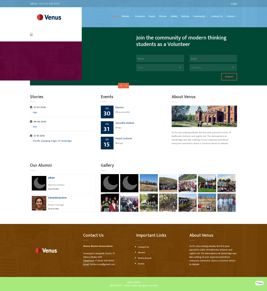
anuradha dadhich (124, 123)
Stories (163, 16)
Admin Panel (133, 282)
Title (35, 113)
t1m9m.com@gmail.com (102, 264)
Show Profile (53, 189)
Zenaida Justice (57, 198)
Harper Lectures (123, 138)
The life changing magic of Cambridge (52, 141)
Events (152, 16)
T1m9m (133, 286)
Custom (230, 16)
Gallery (174, 16)
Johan (51, 178)
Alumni (126, 16)
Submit (229, 77)
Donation (140, 16)
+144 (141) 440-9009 (48, 4)
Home (115, 16)
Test (35, 127)
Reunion (119, 107)
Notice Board (144, 258)
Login (234, 4)
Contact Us (217, 16)
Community (199, 16)
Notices (185, 16)
